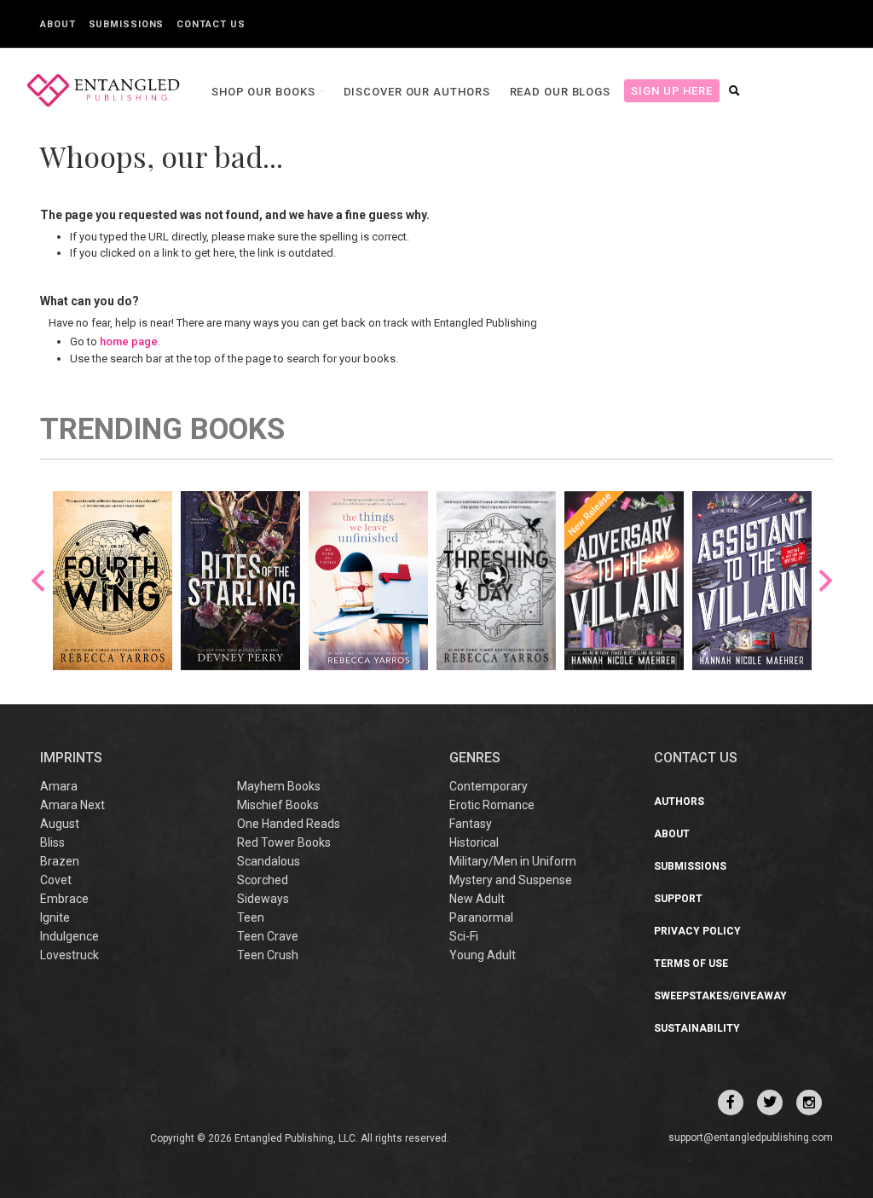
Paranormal (481, 917)
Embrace (64, 899)
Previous (38, 580)
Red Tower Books (284, 842)
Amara (59, 786)
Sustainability (697, 1028)
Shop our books (265, 91)
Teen (250, 917)
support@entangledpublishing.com (750, 1137)
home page (129, 341)
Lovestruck (69, 955)
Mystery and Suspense (510, 880)
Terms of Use (691, 963)
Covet (56, 880)
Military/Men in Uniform (512, 861)
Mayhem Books (279, 786)
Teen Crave (267, 936)
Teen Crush (267, 955)
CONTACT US (695, 757)
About (58, 24)
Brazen (59, 861)
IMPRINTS (71, 757)
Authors (679, 801)
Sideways (263, 899)
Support (678, 899)
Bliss (52, 842)
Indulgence (69, 936)
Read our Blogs (560, 91)
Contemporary (488, 786)
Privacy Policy (697, 931)
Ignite (55, 917)
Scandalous (268, 861)
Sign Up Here (672, 90)
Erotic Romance (492, 805)
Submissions (127, 24)
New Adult (477, 899)
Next (825, 580)
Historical (474, 842)
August (59, 823)
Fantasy (470, 823)
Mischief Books (278, 805)
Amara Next (72, 805)
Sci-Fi (463, 936)
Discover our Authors (417, 91)
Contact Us (210, 24)
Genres (474, 757)
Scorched (262, 880)
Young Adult (482, 955)
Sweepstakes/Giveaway (720, 996)
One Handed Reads (288, 823)
